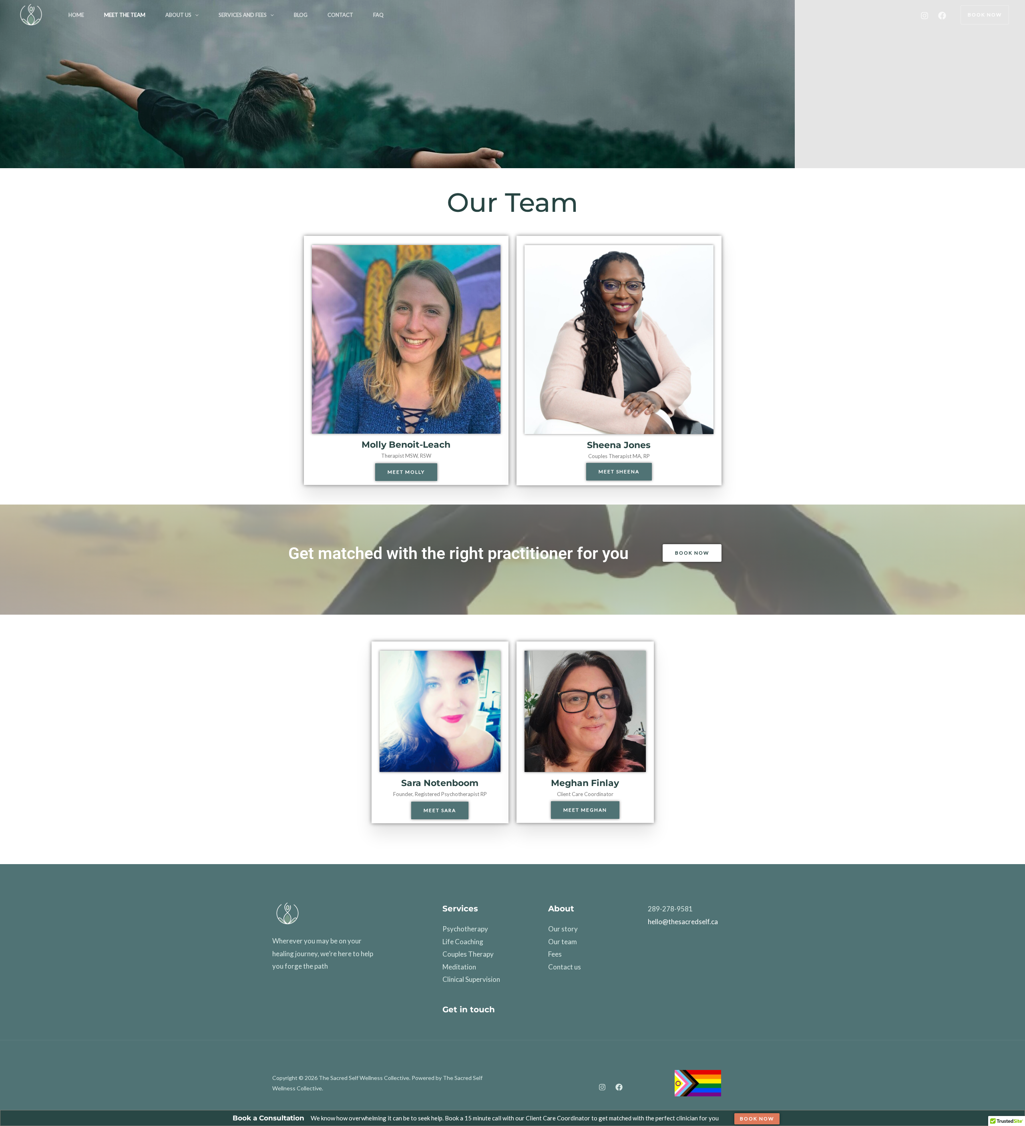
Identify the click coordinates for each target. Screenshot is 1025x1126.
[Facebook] (942, 16)
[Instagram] (924, 16)
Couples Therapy (468, 954)
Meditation (459, 967)
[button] (195, 15)
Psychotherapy (465, 929)
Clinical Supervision (471, 979)
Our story (563, 929)
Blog (301, 15)
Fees (555, 954)
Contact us (564, 967)
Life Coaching (462, 941)
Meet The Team (124, 15)
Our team (562, 941)
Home (76, 15)
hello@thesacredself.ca (683, 921)
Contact (340, 15)
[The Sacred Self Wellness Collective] (31, 14)
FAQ (378, 15)
